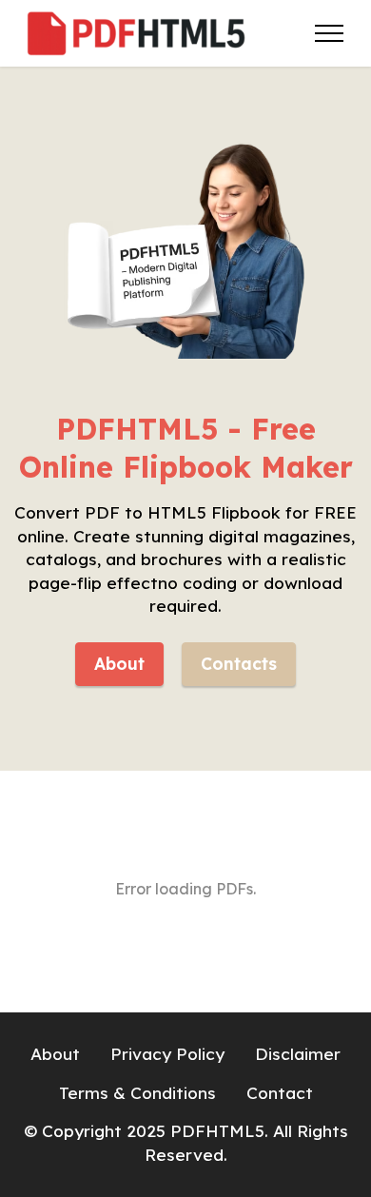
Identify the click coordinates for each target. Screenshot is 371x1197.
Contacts (239, 664)
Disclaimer (298, 1054)
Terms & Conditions (137, 1093)
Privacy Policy (167, 1054)
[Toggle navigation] (329, 33)
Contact (279, 1093)
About (119, 664)
